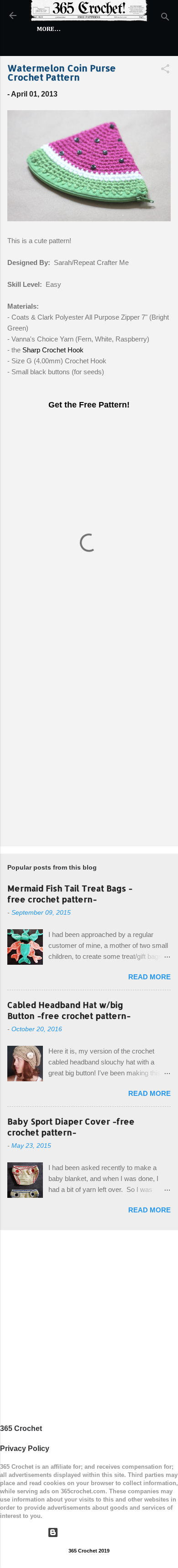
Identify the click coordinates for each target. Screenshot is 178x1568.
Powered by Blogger (94, 1532)
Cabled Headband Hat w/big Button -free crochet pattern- (69, 1010)
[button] (165, 70)
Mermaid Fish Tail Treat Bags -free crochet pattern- (69, 893)
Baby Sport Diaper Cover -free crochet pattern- (71, 1126)
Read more (149, 977)
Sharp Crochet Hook (53, 350)
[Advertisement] (89, 743)
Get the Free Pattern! (89, 404)
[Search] (165, 18)
